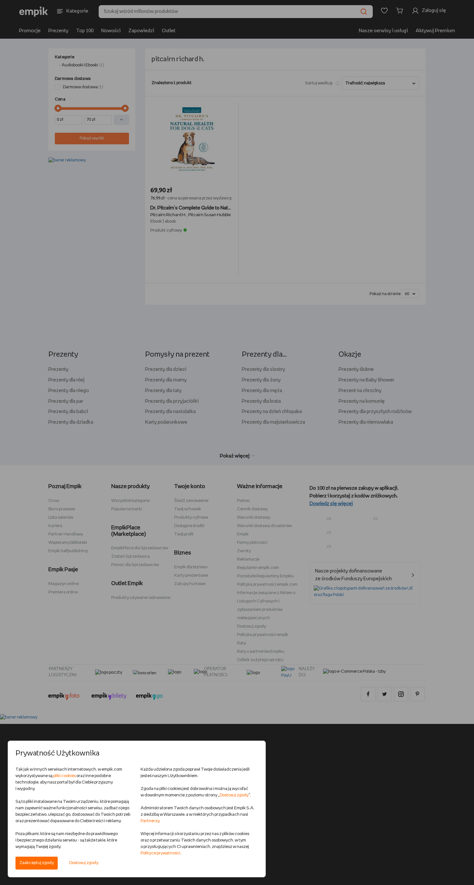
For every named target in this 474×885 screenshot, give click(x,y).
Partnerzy (150, 821)
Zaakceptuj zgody (36, 863)
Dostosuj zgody (83, 863)
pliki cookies (64, 776)
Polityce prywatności (160, 853)
